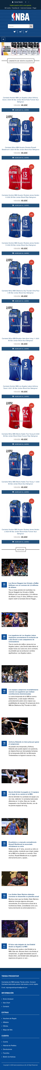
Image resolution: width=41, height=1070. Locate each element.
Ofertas (5, 1026)
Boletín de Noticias (9, 1057)
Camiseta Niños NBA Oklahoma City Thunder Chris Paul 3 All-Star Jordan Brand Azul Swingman (20, 292)
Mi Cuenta (8, 8)
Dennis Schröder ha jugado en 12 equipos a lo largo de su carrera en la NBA (24, 793)
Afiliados (6, 1022)
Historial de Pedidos (9, 1045)
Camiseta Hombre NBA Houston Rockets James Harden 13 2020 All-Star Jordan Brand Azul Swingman (20, 244)
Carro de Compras (26, 8)
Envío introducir (8, 999)
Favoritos (6, 1053)
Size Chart (6, 1003)
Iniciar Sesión (18, 2)
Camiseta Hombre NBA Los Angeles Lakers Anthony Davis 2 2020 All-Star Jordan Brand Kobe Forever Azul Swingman (20, 100)
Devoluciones (7, 1049)
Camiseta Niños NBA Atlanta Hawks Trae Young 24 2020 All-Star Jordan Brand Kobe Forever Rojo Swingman (20, 435)
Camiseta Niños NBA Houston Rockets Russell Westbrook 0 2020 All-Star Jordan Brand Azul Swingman (20, 148)
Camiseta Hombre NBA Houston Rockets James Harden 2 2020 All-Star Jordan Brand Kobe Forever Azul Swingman (20, 531)
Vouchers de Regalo (10, 1018)
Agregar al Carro (21, 110)
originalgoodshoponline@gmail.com (16, 987)
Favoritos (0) (15, 8)
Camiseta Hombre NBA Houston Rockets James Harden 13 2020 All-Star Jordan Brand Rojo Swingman (20, 196)
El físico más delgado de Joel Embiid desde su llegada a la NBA (22, 945)
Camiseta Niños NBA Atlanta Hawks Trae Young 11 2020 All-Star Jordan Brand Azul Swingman (20, 483)
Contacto (6, 1006)
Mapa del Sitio (8, 1030)
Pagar (34, 8)
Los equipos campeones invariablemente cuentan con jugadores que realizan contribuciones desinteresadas (23, 692)
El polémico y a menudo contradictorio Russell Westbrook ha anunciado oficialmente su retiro (22, 844)
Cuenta (5, 1042)
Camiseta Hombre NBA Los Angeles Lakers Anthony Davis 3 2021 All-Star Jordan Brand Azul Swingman (20, 387)
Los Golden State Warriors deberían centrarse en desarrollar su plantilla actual (24, 895)
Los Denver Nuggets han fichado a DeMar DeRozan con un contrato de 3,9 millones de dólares (24, 585)
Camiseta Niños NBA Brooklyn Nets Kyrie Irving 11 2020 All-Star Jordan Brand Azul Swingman (20, 339)
